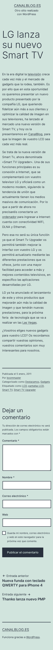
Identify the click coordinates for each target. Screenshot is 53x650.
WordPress (33, 637)
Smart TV (7, 389)
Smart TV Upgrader (25, 389)
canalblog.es (27, 6)
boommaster (14, 377)
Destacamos (32, 381)
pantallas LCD (36, 385)
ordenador (9, 217)
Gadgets (45, 381)
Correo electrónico (15, 496)
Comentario (10, 440)
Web (5, 514)
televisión (34, 74)
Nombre (8, 477)
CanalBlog (35, 134)
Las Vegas (29, 322)
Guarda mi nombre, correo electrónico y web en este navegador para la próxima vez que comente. (28, 537)
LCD (24, 385)
